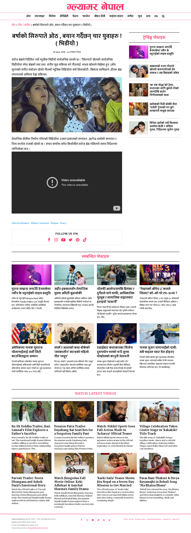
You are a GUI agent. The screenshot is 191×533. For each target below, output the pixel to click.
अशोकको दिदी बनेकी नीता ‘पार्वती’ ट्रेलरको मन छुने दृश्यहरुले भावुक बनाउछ (163, 107)
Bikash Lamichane (40, 223)
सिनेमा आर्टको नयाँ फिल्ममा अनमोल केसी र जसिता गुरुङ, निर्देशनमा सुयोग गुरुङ (164, 126)
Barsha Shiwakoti (21, 223)
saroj (63, 223)
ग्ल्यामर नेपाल (75, 52)
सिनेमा (52, 16)
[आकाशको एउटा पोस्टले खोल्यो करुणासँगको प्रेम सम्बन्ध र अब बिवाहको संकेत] (138, 71)
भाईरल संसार (116, 16)
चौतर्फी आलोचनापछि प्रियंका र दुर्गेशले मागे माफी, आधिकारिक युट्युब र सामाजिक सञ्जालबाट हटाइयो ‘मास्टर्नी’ (115, 295)
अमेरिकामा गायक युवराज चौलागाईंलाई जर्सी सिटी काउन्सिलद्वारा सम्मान (27, 352)
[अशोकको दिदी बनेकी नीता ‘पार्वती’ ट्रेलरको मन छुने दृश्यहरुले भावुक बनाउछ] (138, 109)
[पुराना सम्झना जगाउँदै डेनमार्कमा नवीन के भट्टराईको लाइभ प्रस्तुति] (138, 52)
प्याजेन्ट (86, 16)
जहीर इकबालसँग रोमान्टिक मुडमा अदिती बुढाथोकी (71, 291)
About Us (175, 519)
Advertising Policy (154, 519)
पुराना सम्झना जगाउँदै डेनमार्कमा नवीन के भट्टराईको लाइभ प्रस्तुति (162, 50)
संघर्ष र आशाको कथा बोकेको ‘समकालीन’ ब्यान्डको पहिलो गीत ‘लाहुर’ (72, 352)
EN (156, 16)
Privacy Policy (140, 519)
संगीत (130, 16)
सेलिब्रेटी (64, 16)
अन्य (148, 16)
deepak (55, 223)
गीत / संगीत (24, 25)
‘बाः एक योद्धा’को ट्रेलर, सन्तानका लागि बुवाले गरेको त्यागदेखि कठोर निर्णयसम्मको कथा (164, 90)
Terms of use (128, 519)
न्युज (140, 16)
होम (28, 16)
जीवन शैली (99, 16)
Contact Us (166, 519)
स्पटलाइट (40, 16)
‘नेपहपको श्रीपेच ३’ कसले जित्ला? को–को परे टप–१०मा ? (158, 291)
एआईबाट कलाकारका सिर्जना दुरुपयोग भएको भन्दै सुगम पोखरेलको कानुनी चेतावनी (115, 352)
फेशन (75, 16)
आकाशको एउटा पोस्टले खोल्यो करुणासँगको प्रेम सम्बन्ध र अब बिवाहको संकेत (164, 69)
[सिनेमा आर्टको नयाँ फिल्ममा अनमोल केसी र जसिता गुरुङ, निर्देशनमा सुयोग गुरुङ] (138, 127)
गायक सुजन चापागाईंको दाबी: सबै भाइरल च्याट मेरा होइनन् (158, 350)
